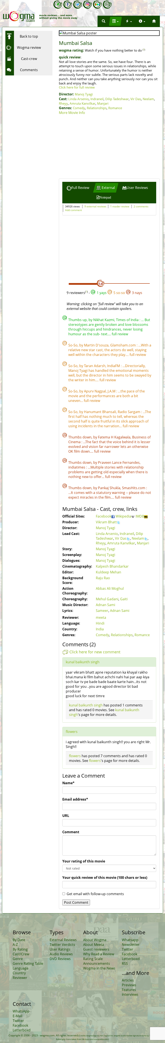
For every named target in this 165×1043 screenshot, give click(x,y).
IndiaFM (114, 365)
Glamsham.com (123, 345)
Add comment (73, 210)
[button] (103, 21)
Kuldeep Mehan (108, 572)
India (100, 629)
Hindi (100, 623)
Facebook (103, 516)
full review (120, 334)
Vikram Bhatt (106, 522)
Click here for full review (77, 87)
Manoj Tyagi (84, 94)
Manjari (102, 103)
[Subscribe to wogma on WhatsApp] (57, 4)
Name (68, 783)
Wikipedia (123, 516)
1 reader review (119, 206)
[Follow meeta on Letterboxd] (97, 4)
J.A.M (112, 391)
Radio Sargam (129, 411)
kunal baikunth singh (82, 662)
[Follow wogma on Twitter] (77, 4)
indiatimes (77, 467)
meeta (101, 617)
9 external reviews (95, 206)
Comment (70, 832)
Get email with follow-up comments (95, 893)
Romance (115, 108)
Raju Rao (103, 578)
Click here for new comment (94, 651)
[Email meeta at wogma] (107, 4)
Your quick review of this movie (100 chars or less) (104, 877)
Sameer (102, 610)
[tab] (78, 188)
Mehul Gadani (107, 599)
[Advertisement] (109, 147)
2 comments (141, 206)
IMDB (140, 516)
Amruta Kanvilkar (82, 103)
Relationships (97, 108)
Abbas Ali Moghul (110, 588)
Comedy (79, 108)
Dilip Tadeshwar (117, 99)
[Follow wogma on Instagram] (87, 4)
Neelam (148, 99)
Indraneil (97, 99)
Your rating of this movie (83, 861)
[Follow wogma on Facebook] (67, 4)
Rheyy (63, 103)
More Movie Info (72, 112)
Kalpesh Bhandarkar (112, 566)
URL (65, 815)
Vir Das (135, 99)
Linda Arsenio (78, 99)
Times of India (127, 319)
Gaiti (124, 599)
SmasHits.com (134, 488)
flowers (72, 731)
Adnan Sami (105, 604)
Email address (75, 799)
